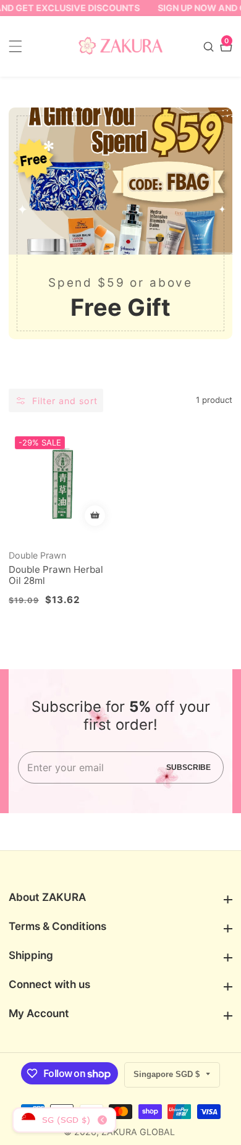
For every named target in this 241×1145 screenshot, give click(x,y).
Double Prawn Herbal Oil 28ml (56, 575)
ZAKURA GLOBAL (138, 1132)
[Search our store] (210, 46)
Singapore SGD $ (167, 1074)
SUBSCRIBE (188, 767)
